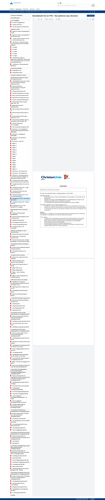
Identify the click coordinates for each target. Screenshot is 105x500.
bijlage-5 (14, 158)
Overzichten (25, 9)
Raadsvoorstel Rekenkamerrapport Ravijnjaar (18, 295)
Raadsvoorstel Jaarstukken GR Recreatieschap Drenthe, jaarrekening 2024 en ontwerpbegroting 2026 (20, 438)
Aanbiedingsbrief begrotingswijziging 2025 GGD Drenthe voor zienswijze (19, 355)
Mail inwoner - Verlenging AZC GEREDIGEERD (17, 135)
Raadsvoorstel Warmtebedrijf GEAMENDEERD (17, 214)
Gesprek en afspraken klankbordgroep (20, 99)
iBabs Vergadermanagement (81, 499)
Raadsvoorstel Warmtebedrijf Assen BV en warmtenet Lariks (19, 217)
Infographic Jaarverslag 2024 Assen (19, 486)
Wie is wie (32, 9)
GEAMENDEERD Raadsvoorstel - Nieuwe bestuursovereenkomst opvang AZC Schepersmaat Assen (20, 83)
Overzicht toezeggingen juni (18, 22)
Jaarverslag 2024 (15, 441)
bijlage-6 (14, 160)
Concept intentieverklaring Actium (19, 224)
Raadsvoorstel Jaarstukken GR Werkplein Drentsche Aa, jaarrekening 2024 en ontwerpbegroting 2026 (20, 478)
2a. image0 (14, 47)
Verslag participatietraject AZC (19, 91)
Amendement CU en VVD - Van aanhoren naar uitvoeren (20, 199)
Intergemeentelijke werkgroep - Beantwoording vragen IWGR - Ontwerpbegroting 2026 (18, 406)
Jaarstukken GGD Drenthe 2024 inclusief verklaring (20, 342)
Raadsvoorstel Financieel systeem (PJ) (20, 234)
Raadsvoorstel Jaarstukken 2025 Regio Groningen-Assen (19, 301)
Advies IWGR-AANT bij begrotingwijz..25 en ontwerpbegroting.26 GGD (19, 359)
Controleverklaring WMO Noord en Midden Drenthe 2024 (18, 425)
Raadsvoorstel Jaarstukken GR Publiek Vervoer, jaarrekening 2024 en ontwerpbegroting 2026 (19, 415)
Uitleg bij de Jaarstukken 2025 (18, 305)
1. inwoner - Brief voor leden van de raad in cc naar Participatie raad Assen (19, 39)
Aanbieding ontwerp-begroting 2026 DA (20, 327)
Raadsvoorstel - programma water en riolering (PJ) (19, 258)
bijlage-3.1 (14, 152)
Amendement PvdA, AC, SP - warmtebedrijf (17, 227)
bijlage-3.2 (14, 154)
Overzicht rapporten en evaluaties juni (20, 26)
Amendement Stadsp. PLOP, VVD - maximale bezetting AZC (18, 192)
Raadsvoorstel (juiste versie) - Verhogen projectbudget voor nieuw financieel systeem (19, 240)
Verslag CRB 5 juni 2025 (17, 72)
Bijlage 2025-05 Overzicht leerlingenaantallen (16, 106)
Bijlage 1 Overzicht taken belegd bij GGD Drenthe (20, 362)
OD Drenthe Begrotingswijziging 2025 (20, 391)
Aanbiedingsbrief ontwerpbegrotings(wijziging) (16, 388)
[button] (93, 5)
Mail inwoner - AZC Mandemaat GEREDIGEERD (18, 138)
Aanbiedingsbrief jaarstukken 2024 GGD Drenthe (19, 339)
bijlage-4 (14, 156)
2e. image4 (14, 55)
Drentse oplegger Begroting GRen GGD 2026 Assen (19, 349)
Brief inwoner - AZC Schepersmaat (19, 171)
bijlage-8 (14, 164)
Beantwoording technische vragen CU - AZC (19, 113)
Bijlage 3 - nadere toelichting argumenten (17, 273)
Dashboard (12, 9)
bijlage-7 (14, 162)
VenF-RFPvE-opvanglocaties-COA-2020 (20, 93)
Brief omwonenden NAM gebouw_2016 (20, 127)
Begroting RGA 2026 (16, 310)
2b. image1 (14, 49)
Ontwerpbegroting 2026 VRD (18, 464)
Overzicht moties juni (17, 24)
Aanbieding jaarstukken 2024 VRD (19, 455)
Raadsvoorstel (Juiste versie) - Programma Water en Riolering (17, 261)
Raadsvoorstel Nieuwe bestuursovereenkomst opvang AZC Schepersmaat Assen (18, 88)
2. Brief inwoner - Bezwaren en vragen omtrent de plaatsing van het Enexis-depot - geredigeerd (19, 44)
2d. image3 (14, 53)
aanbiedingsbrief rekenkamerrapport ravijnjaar (19, 291)
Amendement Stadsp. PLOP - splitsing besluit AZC (19, 202)
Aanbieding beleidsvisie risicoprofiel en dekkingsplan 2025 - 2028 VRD (19, 469)
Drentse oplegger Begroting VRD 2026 (20, 460)
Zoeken (58, 3)
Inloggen (92, 499)
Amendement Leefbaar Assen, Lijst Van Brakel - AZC (19, 184)
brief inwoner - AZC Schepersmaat (19, 173)
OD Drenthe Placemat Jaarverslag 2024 (20, 385)
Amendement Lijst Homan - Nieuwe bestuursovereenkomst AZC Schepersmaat (19, 181)
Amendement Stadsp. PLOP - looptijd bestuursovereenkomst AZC (19, 188)
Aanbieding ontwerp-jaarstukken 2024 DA (21, 321)
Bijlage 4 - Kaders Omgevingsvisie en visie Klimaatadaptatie (19, 276)
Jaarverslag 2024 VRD (16, 458)
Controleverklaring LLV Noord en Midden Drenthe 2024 (20, 421)
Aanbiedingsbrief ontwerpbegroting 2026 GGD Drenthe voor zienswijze (20, 346)
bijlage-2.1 (14, 147)
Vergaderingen (18, 9)
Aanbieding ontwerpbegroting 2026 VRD (20, 462)
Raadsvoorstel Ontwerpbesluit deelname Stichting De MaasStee (20, 248)
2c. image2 (14, 51)
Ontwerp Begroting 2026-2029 (18, 427)
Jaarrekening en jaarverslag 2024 (19, 418)
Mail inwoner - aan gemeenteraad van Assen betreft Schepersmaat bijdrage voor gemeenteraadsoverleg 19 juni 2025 (19, 177)
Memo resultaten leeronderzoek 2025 (20, 95)
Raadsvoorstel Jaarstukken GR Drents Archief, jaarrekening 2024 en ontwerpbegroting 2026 (19, 318)
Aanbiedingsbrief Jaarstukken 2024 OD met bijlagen (19, 383)
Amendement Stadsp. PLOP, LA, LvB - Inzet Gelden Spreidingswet (19, 195)
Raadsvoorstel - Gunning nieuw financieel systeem (18, 237)
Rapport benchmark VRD (17, 466)
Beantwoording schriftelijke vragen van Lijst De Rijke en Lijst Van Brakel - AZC (19, 120)
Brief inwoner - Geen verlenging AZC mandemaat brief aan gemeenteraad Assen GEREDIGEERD (19, 131)
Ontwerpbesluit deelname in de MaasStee (18, 252)
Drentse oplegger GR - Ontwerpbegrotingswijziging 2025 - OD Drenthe (18, 397)
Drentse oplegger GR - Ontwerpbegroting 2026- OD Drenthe (18, 401)
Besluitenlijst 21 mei (16, 70)
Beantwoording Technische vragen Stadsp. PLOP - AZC (18, 102)
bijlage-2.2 (14, 149)
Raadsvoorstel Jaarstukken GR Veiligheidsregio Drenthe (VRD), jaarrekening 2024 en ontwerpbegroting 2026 (19, 452)
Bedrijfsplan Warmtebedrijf (18, 220)
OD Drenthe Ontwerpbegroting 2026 (20, 393)
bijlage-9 (14, 166)
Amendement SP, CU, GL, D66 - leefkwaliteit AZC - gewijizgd (18, 206)
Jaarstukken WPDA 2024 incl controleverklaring (17, 484)
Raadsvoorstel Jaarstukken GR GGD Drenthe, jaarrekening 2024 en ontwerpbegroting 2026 (19, 335)
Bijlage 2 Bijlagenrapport (17, 270)
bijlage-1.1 (14, 143)
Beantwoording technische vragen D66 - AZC (19, 110)
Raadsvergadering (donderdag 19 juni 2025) (33, 11)
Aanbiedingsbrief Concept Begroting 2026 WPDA (19, 490)
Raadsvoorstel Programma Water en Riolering (19, 265)
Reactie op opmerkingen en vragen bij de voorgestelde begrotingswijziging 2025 (20, 366)
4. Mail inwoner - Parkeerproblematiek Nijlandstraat (19, 65)
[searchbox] (74, 5)
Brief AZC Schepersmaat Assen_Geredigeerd (16, 124)
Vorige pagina (91, 15)
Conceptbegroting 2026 (17, 352)
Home (17, 11)
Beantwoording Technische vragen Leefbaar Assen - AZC (18, 117)
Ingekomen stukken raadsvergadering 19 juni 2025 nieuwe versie (20, 35)
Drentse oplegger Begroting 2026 (19, 430)
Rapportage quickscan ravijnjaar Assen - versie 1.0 (19, 287)
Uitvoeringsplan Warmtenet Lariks (19, 222)
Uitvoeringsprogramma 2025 (18, 308)
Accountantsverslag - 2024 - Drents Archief (18, 324)
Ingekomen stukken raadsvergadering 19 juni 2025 (20, 32)
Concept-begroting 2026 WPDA (19, 492)
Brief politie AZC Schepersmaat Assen (20, 97)
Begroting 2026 (15, 443)
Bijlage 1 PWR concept (17, 267)
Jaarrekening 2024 (16, 303)
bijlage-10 (14, 169)
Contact (38, 9)
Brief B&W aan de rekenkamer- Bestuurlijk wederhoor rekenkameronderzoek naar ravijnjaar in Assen (19, 283)
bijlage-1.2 (14, 145)
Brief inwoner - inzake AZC (18, 141)
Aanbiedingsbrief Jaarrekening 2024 (19, 481)
